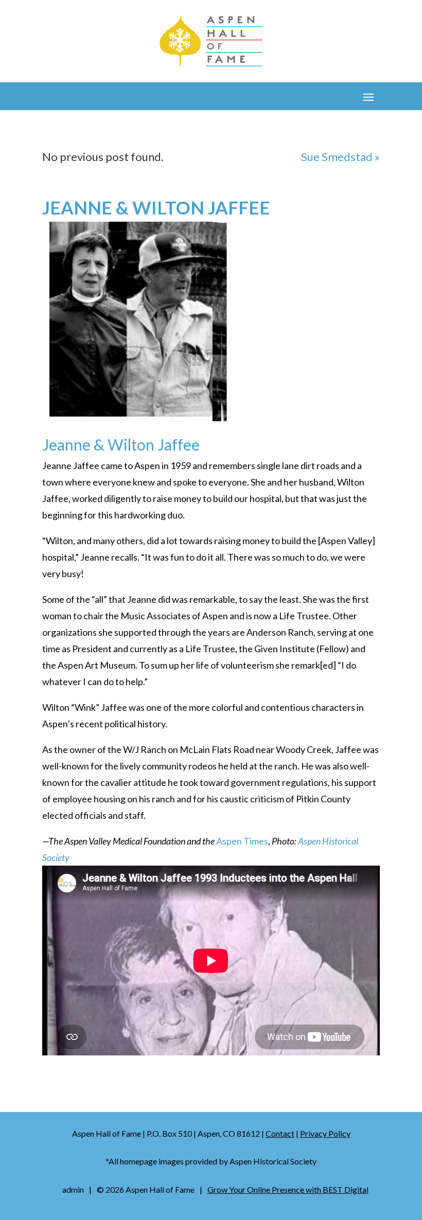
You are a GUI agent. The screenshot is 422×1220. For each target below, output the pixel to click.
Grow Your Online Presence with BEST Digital (287, 1189)
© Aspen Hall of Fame (146, 1189)
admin (73, 1189)
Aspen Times (242, 841)
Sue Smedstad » (340, 157)
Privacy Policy (325, 1133)
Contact (280, 1133)
